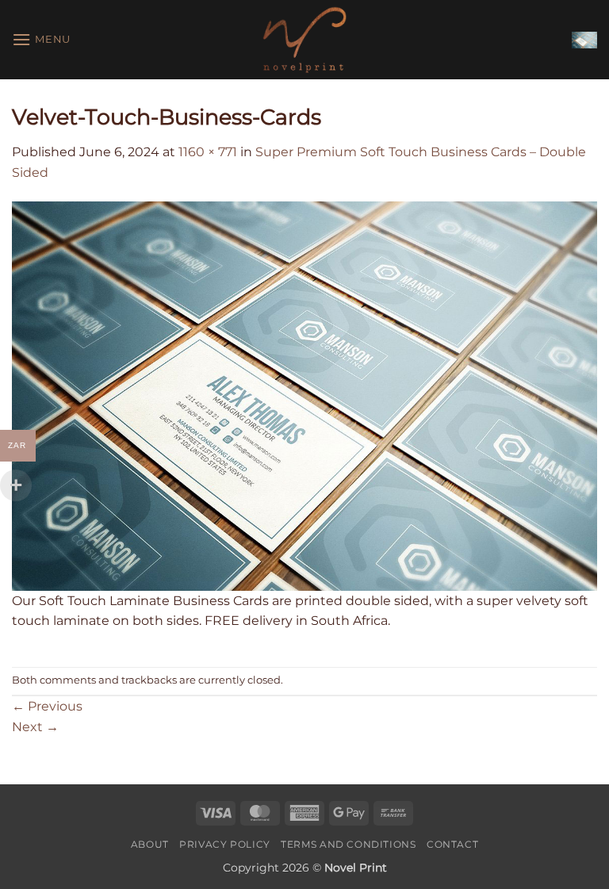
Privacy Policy (224, 844)
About (150, 844)
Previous (47, 706)
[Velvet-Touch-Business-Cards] (304, 395)
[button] (41, 39)
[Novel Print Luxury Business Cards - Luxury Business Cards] (304, 39)
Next (35, 726)
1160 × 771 (207, 151)
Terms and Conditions (348, 844)
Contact (452, 844)
